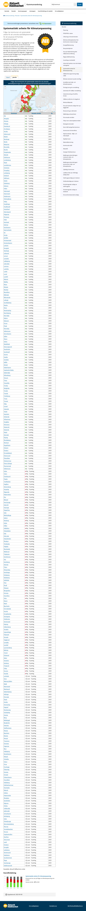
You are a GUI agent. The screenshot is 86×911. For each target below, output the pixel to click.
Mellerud (6, 552)
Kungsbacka (7, 614)
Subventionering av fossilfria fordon (70, 95)
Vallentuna (7, 469)
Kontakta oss (53, 906)
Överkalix (7, 788)
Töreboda (7, 544)
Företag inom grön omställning (71, 87)
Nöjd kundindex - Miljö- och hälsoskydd (70, 134)
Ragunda (6, 492)
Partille (6, 673)
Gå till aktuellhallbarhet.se (75, 906)
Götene (6, 186)
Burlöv (6, 150)
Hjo (5, 559)
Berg (5, 718)
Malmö (6, 279)
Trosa (5, 399)
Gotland (6, 175)
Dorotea (6, 743)
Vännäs (6, 565)
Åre (5, 497)
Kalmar (6, 225)
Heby (5, 201)
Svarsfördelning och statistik (45, 11)
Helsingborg (7, 199)
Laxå (5, 842)
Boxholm (6, 733)
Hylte (5, 523)
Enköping (6, 575)
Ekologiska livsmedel (68, 124)
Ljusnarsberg (8, 648)
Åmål (5, 585)
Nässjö (6, 756)
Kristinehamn (8, 243)
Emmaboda (7, 609)
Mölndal (6, 295)
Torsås (6, 391)
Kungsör (6, 248)
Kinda (5, 235)
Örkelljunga (7, 821)
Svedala (6, 360)
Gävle (5, 181)
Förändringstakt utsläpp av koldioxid (70, 190)
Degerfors (7, 510)
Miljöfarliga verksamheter (69, 114)
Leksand (6, 253)
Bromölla (6, 147)
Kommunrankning (9, 15)
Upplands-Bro (8, 834)
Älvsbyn (6, 541)
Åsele (5, 699)
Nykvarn (6, 321)
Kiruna (6, 832)
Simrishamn (7, 334)
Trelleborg (7, 396)
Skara (5, 339)
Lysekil (6, 277)
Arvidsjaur (7, 129)
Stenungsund (8, 347)
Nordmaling (7, 310)
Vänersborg (7, 487)
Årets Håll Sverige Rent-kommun (71, 127)
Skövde (6, 155)
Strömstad (7, 622)
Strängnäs (7, 616)
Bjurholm (6, 606)
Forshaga (6, 767)
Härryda (6, 536)
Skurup (6, 826)
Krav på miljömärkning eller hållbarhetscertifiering (70, 52)
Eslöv (5, 471)
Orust (5, 323)
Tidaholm (7, 554)
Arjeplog (6, 489)
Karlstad (6, 222)
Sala (5, 513)
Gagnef (6, 707)
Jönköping (7, 816)
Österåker (7, 458)
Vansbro (6, 660)
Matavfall (65, 148)
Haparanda (7, 795)
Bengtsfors (7, 590)
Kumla (6, 611)
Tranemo (6, 741)
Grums (6, 671)
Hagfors (6, 484)
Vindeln (6, 629)
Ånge (5, 860)
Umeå (6, 406)
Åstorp (6, 731)
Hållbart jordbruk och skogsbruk (71, 99)
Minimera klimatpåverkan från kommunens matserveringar (70, 41)
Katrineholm (7, 230)
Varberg (6, 663)
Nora (5, 308)
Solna (5, 341)
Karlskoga (7, 572)
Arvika (6, 131)
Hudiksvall (7, 207)
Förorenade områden (68, 117)
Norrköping (7, 313)
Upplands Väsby (9, 370)
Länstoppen (32, 11)
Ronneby (6, 328)
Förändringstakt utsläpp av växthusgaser (70, 185)
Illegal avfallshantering (69, 57)
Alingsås (6, 118)
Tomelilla (6, 383)
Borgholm (7, 723)
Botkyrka (6, 144)
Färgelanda (7, 152)
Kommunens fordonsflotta (70, 130)
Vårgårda (6, 388)
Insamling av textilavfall (69, 60)
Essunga (6, 697)
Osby (5, 668)
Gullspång (7, 712)
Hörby (6, 806)
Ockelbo (6, 759)
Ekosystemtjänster (68, 48)
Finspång (6, 170)
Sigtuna (6, 803)
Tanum (6, 378)
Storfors (6, 837)
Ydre (5, 598)
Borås (5, 142)
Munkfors (7, 292)
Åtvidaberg (7, 440)
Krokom (6, 845)
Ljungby (6, 642)
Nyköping (7, 577)
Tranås (6, 393)
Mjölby (6, 282)
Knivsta (6, 593)
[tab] (8, 77)
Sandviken (7, 801)
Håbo (5, 526)
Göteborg (7, 183)
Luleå (5, 271)
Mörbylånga (7, 515)
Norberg (6, 520)
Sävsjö (6, 365)
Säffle (5, 362)
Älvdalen (6, 798)
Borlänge (6, 139)
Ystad (5, 411)
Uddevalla (7, 808)
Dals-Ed (6, 505)
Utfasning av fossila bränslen (70, 36)
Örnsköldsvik (8, 453)
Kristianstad (7, 240)
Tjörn (5, 474)
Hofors (6, 793)
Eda (5, 533)
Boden (6, 137)
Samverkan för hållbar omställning (72, 90)
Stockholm (7, 349)
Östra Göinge (8, 463)
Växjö (5, 432)
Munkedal (7, 549)
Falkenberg (7, 627)
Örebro (6, 450)
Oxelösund (7, 476)
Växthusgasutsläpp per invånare (71, 178)
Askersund (7, 134)
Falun (5, 762)
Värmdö (6, 435)
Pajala (6, 479)
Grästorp (6, 168)
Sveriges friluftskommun (69, 152)
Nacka (6, 305)
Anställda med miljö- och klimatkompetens (69, 83)
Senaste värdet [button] (36, 113)
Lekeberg (6, 850)
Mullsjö (6, 290)
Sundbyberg (7, 303)
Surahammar (8, 858)
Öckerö (6, 448)
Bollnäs (6, 650)
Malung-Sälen (8, 681)
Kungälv (6, 847)
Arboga (6, 124)
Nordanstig (7, 710)
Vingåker (6, 422)
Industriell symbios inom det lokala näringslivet (72, 64)
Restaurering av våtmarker (70, 111)
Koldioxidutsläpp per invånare (70, 181)
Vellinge (6, 694)
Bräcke (6, 736)
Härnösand (7, 212)
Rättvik (6, 790)
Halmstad (7, 191)
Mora (5, 284)
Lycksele (6, 676)
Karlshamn (7, 227)
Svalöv (6, 357)
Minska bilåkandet (67, 102)
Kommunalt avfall (67, 145)
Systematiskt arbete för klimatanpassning (31, 15)
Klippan (6, 588)
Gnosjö (6, 775)
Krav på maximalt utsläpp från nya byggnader (72, 106)
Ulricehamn (7, 814)
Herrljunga (7, 502)
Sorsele (6, 637)
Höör (5, 220)
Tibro (5, 567)
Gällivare (6, 178)
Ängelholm (7, 445)
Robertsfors (7, 494)
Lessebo (6, 258)
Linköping (7, 173)
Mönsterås (7, 297)
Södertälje (7, 373)
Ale (5, 116)
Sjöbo (5, 336)
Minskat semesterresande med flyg (72, 79)
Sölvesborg (7, 375)
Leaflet (54, 111)
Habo (5, 188)
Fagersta (6, 746)
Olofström (7, 619)
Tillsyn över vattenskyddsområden (72, 120)
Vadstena (7, 855)
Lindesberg (7, 160)
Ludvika (6, 269)
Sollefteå (6, 580)
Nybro (6, 318)
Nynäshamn (7, 754)
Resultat (13, 11)
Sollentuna (7, 331)
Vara (5, 679)
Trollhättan (7, 482)
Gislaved (6, 655)
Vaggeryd (6, 640)
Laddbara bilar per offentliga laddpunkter (70, 173)
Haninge (6, 507)
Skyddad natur (67, 139)
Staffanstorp (7, 728)
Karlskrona (7, 557)
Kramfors (6, 596)
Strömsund (7, 852)
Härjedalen (7, 531)
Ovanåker (7, 780)
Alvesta (6, 121)
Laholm (6, 245)
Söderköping (7, 692)
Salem (6, 518)
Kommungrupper (22, 11)
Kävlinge (6, 251)
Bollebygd (7, 720)
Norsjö (6, 738)
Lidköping (7, 261)
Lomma (6, 266)
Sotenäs (6, 725)
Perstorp (6, 217)
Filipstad (6, 635)
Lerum (6, 256)
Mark (5, 603)
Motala (6, 287)
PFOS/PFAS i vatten (68, 33)
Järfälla (6, 238)
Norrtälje (6, 316)
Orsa (5, 764)
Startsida (7, 11)
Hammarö (7, 194)
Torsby (6, 386)
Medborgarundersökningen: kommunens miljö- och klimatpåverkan (70, 164)
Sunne (6, 354)
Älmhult (6, 443)
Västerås (6, 430)
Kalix (5, 819)
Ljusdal (6, 645)
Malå (5, 684)
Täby (5, 404)
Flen (5, 583)
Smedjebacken (8, 829)
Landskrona (7, 165)
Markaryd (7, 689)
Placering (65, 30)
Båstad (6, 500)
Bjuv (5, 749)
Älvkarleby (7, 570)
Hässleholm (7, 539)
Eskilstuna (7, 157)
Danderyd (7, 126)
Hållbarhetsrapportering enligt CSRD (71, 74)
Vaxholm (6, 414)
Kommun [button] (14, 113)
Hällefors (6, 528)
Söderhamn (7, 367)
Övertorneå (7, 466)
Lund (5, 274)
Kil (4, 233)
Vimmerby (7, 705)
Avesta (6, 715)
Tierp (5, 380)
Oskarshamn (8, 777)
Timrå (5, 653)
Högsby (6, 546)
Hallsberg (7, 782)
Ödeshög (6, 769)
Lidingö (6, 300)
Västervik (6, 427)
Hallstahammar (8, 785)
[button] (5, 87)
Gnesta (6, 772)
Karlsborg (7, 562)
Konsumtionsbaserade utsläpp (71, 195)
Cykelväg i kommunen (68, 169)
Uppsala (6, 409)
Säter (5, 658)
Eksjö (5, 162)
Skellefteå (7, 344)
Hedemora (7, 196)
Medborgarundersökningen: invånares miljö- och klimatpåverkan (70, 157)
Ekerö (5, 601)
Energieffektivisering (68, 45)
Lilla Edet (6, 264)
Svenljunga (7, 863)
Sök (80, 4)
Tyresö (6, 401)
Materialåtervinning (68, 142)
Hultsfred (7, 209)
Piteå (5, 326)
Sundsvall (7, 352)
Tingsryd (6, 666)
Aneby (6, 702)
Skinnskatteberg (9, 824)
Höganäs (6, 214)
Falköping (7, 751)
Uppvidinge (7, 632)
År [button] (52, 113)
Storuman (7, 839)
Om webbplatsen (59, 11)
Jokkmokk (7, 811)
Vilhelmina (7, 419)
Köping (6, 624)
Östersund (7, 456)
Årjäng (6, 437)
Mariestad (7, 686)
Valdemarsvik (8, 865)
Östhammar (7, 461)
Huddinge (7, 204)
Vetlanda (6, 417)
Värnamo (6, 424)
